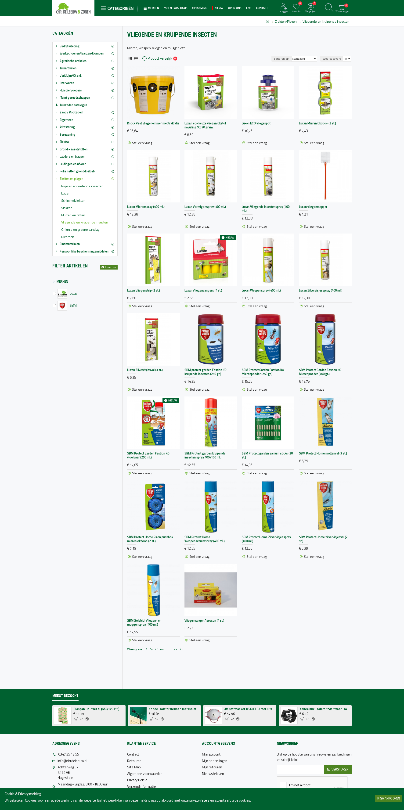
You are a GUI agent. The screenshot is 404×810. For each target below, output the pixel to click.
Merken (62, 281)
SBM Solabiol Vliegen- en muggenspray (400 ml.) (144, 622)
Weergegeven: (332, 58)
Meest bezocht (65, 696)
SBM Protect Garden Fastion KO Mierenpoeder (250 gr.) (263, 372)
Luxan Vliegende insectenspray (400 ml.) (265, 209)
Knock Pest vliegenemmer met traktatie (153, 123)
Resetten (110, 267)
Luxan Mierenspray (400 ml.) (146, 207)
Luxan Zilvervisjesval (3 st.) (145, 370)
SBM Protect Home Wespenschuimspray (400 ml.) (204, 539)
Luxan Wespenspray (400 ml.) (261, 290)
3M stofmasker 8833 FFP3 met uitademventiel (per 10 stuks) (249, 709)
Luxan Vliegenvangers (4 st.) (203, 290)
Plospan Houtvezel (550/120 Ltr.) (96, 709)
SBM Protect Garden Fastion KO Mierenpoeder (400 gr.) (320, 372)
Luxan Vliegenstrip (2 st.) (143, 290)
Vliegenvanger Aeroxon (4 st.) (204, 621)
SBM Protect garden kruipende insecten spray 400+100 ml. (204, 455)
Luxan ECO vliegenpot (256, 123)
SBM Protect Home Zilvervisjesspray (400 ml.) (266, 539)
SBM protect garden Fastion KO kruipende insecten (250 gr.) (205, 372)
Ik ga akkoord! (388, 798)
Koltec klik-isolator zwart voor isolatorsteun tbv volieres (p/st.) (324, 709)
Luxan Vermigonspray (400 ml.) (205, 207)
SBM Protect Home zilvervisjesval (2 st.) (323, 539)
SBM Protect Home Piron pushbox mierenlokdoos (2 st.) (150, 539)
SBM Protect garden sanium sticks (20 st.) (267, 455)
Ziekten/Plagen (286, 21)
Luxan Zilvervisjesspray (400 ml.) (320, 290)
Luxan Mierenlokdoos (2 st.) (317, 123)
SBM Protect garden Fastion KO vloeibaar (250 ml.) (148, 455)
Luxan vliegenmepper (313, 207)
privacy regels (199, 800)
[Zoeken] (329, 8)
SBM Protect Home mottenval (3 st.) (323, 453)
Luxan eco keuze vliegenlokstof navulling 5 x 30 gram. (205, 125)
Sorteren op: (281, 58)
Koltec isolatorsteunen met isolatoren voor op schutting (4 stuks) (174, 709)
